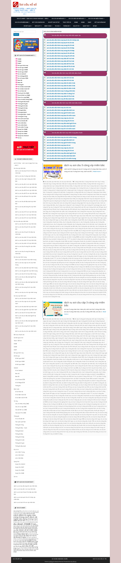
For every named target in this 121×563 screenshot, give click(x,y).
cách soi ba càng (80, 329)
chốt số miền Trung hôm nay (26, 512)
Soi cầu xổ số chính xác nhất (24, 551)
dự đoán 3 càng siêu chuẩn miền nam (61, 381)
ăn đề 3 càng (54, 194)
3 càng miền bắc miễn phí (59, 184)
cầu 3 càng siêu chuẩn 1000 (76, 220)
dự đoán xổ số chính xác (30, 527)
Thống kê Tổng (22, 116)
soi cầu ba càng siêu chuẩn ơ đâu (71, 286)
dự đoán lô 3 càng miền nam (88, 245)
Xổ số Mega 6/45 (23, 76)
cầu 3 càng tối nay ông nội (99, 228)
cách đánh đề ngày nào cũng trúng (25, 518)
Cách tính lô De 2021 (29, 513)
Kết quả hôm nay (100, 22)
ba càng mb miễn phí (81, 201)
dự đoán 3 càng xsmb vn (60, 245)
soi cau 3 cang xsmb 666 (78, 271)
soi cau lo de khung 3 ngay (25, 536)
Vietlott (38, 26)
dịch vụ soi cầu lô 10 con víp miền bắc (26, 212)
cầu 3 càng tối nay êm (67, 228)
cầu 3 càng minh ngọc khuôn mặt (57, 218)
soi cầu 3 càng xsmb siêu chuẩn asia (72, 273)
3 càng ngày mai (73, 188)
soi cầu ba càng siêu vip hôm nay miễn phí (64, 290)
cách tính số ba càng (73, 336)
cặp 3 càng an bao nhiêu (72, 338)
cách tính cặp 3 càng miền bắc (65, 334)
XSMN (19, 61)
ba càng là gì (56, 201)
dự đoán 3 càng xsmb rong (69, 383)
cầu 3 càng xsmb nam (75, 235)
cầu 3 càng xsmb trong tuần (90, 235)
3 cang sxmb (51, 190)
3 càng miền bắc (79, 181)
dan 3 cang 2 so (62, 374)
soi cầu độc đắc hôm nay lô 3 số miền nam (61, 129)
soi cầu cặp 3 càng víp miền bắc (78, 432)
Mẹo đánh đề (22, 534)
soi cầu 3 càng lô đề (89, 254)
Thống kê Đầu (22, 110)
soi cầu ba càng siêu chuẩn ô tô (91, 286)
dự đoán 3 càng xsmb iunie (72, 243)
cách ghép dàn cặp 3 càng (67, 329)
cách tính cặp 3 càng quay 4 (83, 334)
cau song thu (17, 511)
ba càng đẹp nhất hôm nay (84, 199)
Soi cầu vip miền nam (21, 22)
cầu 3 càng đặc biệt (71, 211)
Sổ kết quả (27, 26)
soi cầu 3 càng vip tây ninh (87, 262)
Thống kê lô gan (23, 104)
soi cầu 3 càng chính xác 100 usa (88, 385)
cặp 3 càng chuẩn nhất (94, 340)
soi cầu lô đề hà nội (24, 548)
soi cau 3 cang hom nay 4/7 (75, 254)
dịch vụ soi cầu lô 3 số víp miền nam (25, 312)
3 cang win (49, 192)
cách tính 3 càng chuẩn (71, 332)
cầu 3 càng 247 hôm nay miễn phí (60, 207)
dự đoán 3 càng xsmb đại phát (55, 243)
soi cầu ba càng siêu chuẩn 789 (52, 286)
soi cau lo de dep (22, 536)
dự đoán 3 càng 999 (85, 237)
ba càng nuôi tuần (94, 203)
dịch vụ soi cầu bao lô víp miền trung (25, 259)
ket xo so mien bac (19, 531)
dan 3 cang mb (72, 374)
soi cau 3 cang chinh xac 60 (66, 252)
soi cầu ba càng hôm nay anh (53, 279)
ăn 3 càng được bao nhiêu (98, 192)
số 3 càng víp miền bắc (52, 247)
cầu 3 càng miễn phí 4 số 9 (73, 213)
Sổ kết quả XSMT (23, 72)
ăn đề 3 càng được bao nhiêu (90, 194)
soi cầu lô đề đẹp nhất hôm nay (28, 549)
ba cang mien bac (93, 201)
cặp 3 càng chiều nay (52, 340)
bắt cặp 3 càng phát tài (83, 321)
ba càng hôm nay (98, 199)
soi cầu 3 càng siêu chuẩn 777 (83, 393)
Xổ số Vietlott (19, 370)
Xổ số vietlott (22, 74)
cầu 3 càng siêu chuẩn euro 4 (71, 222)
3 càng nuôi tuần (94, 188)
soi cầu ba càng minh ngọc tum (79, 284)
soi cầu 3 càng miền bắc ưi (53, 256)
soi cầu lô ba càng (100, 294)
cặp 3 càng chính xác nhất (79, 340)
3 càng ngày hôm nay (61, 188)
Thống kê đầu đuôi (23, 101)
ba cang (102, 194)
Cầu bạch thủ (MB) (23, 93)
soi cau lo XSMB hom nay (28, 541)
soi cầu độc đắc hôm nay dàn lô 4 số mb (60, 69)
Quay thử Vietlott (23, 136)
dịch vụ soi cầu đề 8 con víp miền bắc (26, 190)
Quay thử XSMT (22, 133)
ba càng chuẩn (75, 196)
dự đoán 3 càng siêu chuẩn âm (77, 241)
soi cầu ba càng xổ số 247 (84, 290)
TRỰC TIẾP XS (67, 22)
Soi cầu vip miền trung (95, 18)
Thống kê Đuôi (22, 112)
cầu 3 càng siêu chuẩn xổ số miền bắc (83, 224)
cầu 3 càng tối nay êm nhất (83, 228)
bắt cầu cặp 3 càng (81, 323)
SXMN (83, 22)
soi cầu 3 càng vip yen (75, 400)
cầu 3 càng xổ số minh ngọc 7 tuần (88, 233)
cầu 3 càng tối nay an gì (54, 228)
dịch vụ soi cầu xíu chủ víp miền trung (26, 292)
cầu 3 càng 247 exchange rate (93, 205)
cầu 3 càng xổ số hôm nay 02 (51, 230)
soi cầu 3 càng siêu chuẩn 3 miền (92, 256)
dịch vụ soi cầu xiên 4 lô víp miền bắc (26, 243)
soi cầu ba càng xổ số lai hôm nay (73, 427)
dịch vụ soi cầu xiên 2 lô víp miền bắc (25, 237)
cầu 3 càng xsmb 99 (62, 235)
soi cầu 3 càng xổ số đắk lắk (81, 267)
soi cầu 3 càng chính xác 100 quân (81, 247)
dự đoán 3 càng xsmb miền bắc (90, 243)
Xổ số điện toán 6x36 (24, 87)
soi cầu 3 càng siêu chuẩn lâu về (61, 260)
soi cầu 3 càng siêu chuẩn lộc (74, 397)
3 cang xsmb (69, 192)
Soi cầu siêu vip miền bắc (76, 18)
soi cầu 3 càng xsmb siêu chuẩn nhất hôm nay (84, 412)
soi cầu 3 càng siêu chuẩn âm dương (67, 258)
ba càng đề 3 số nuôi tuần (53, 199)
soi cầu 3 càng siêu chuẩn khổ (80, 395)
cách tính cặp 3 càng (49, 334)
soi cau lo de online (29, 539)
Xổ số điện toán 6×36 (21, 397)
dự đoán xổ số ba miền (27, 526)
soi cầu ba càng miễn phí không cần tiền (79, 417)
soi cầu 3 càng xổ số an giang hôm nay (86, 264)
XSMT (19, 63)
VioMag (51, 561)
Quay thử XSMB (22, 129)
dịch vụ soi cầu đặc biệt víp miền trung (26, 268)
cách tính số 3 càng (60, 336)
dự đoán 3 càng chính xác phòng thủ (81, 239)
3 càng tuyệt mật (71, 190)
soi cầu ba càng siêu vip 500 (69, 288)
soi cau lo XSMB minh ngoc (20, 543)
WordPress (73, 561)
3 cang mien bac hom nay (92, 181)
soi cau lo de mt (19, 538)
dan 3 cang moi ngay (83, 374)
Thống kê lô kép (22, 108)
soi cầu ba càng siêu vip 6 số (86, 288)
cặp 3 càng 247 (59, 338)
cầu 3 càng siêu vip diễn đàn (69, 226)
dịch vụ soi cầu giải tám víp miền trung (26, 271)
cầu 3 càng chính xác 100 (78, 207)
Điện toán (47, 26)
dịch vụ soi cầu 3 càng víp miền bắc (84, 165)
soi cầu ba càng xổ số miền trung (58, 292)
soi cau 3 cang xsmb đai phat (94, 271)
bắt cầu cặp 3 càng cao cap (95, 323)
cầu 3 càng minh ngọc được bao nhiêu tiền (79, 216)
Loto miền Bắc (22, 123)
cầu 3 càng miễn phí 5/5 (88, 213)
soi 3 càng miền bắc (65, 247)
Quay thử (86, 26)
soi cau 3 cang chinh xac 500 (94, 250)
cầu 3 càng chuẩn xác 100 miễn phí (67, 209)
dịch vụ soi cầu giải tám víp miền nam (26, 309)
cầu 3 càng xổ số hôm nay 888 (69, 230)
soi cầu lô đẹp (17, 546)
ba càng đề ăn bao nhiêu (68, 199)
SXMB (76, 22)
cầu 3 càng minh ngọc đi (59, 216)
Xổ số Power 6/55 (23, 78)
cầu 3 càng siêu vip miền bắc (86, 226)
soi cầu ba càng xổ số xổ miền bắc (53, 294)
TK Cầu (57, 26)
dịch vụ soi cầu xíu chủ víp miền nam (25, 331)
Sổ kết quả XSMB (23, 67)
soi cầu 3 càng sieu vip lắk (71, 262)
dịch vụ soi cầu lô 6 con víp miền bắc (25, 218)
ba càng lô (63, 201)
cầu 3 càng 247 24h (78, 205)
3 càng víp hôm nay (89, 190)
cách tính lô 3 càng (48, 336)
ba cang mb (70, 201)
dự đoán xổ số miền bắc (26, 530)
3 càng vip (80, 190)
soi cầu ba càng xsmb (69, 294)
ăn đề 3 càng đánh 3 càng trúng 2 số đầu (70, 194)
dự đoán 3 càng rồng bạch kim (64, 378)
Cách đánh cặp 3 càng (79, 327)
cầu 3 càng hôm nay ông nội (56, 213)
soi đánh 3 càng (57, 434)
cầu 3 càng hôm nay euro (84, 211)
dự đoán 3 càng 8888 (73, 237)
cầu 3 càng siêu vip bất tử (53, 226)
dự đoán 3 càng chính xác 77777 (61, 239)
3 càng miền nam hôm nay (81, 186)
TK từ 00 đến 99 (22, 121)
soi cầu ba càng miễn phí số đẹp (67, 282)
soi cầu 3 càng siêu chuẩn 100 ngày (72, 256)
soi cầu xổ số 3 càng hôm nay (51, 296)
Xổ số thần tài (22, 91)
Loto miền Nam (22, 125)
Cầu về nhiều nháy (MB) (25, 99)
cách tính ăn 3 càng (100, 332)
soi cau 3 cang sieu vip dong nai (54, 262)
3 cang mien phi (94, 186)
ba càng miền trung (68, 203)
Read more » (97, 171)
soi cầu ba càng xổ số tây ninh (77, 292)
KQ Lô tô (76, 26)
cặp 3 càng (98, 336)
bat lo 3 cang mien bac (55, 327)
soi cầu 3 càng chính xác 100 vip (76, 250)
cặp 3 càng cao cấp (85, 338)
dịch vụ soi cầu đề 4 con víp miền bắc (26, 184)
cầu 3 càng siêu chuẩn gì (88, 222)
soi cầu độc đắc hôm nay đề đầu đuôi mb (60, 99)
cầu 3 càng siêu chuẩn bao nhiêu (52, 222)
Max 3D (20, 80)
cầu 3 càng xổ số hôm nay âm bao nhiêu (90, 230)
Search (16, 34)
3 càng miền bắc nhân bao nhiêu (76, 184)
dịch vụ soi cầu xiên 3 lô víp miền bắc (25, 240)
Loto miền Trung (23, 127)
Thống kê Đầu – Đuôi (24, 114)
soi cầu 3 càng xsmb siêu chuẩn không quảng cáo (81, 275)
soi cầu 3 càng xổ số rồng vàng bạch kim (93, 269)
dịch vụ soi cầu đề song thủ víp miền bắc (25, 486)
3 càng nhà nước (84, 188)
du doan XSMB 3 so (24, 524)
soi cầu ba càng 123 (67, 277)
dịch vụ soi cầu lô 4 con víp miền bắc (25, 215)
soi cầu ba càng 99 (73, 415)
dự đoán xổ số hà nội (19, 528)
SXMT (89, 22)
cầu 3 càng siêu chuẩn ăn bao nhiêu (95, 220)
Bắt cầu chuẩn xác (38, 22)
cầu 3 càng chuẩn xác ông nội (86, 209)
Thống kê (66, 26)
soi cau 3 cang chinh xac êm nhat (84, 252)
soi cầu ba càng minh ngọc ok (61, 284)
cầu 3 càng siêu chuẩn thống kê (63, 224)
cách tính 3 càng (58, 332)
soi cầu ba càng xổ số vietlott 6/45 (96, 292)
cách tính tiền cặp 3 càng (87, 336)
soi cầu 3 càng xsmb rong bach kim (86, 408)
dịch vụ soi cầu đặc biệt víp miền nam (26, 306)
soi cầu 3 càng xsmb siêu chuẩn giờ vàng (55, 275)
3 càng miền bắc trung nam (95, 184)
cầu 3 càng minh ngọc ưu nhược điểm (57, 220)
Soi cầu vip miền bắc (58, 18)
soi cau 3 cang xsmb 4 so (63, 271)
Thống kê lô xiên (23, 106)
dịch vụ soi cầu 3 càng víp (58, 237)
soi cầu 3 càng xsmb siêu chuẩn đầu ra (95, 273)
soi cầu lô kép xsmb (29, 544)
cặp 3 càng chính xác (65, 340)
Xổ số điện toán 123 (23, 89)
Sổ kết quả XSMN (23, 70)
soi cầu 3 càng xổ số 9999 (67, 264)
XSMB (19, 59)
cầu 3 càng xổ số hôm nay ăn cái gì (67, 233)
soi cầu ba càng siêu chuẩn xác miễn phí (81, 423)
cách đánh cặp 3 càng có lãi (95, 327)
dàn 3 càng (54, 374)
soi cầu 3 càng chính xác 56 (98, 387)
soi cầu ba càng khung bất (88, 279)
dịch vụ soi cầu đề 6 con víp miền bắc (26, 187)
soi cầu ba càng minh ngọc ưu (98, 284)
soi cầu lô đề (28, 546)
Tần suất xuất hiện (23, 118)
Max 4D (20, 82)
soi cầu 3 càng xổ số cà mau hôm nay (82, 402)
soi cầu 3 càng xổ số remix (73, 269)
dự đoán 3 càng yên (73, 245)
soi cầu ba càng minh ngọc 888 (75, 419)
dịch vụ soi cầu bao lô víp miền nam (25, 298)
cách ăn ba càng (68, 327)
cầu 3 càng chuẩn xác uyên (57, 211)
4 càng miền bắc (79, 192)
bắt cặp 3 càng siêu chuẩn (53, 323)
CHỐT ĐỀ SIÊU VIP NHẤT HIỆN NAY (29, 511)
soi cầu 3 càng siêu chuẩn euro (87, 258)
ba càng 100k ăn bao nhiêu (63, 196)
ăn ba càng (46, 194)
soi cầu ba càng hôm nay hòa (71, 279)
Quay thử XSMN (22, 131)
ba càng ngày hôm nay (81, 203)
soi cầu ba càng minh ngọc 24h (86, 282)
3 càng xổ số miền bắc (59, 192)
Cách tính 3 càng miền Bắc (86, 332)
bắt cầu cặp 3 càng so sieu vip (88, 325)
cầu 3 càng (59, 205)
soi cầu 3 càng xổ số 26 (52, 264)
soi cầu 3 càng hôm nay (59, 254)
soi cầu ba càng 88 (90, 277)
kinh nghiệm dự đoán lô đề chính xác (27, 533)
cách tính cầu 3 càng (98, 334)
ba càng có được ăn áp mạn (89, 196)
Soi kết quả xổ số (54, 22)
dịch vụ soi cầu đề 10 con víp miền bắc (26, 193)
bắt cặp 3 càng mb (52, 321)
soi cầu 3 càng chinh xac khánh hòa (90, 389)
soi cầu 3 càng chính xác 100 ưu (57, 250)
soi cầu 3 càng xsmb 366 (84, 406)
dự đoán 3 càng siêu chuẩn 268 (58, 241)
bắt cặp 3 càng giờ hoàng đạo (83, 319)
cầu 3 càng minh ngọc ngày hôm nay (79, 218)
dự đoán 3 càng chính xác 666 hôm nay (65, 376)
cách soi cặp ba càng (92, 329)
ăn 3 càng (87, 192)
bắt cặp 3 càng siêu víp (68, 323)
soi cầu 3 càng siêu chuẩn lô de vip (81, 260)
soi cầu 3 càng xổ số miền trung (72, 404)
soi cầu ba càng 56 (79, 277)
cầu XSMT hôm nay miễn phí (31, 520)
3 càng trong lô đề (60, 190)
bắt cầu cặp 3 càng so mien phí (70, 325)
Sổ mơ (95, 26)
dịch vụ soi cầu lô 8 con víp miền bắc (25, 224)
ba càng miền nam (56, 203)
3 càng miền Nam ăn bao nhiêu (63, 186)
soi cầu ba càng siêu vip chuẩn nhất (75, 425)
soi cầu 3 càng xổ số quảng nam (56, 269)
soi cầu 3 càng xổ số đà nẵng (65, 267)
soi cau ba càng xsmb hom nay (85, 294)
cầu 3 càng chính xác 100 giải (94, 207)
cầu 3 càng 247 (67, 205)
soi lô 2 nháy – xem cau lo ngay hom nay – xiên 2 (24, 9)
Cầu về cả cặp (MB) (23, 97)
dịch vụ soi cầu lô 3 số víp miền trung (25, 274)
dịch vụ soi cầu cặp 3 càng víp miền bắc (84, 304)
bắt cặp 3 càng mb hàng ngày (67, 321)
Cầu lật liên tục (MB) (24, 95)
